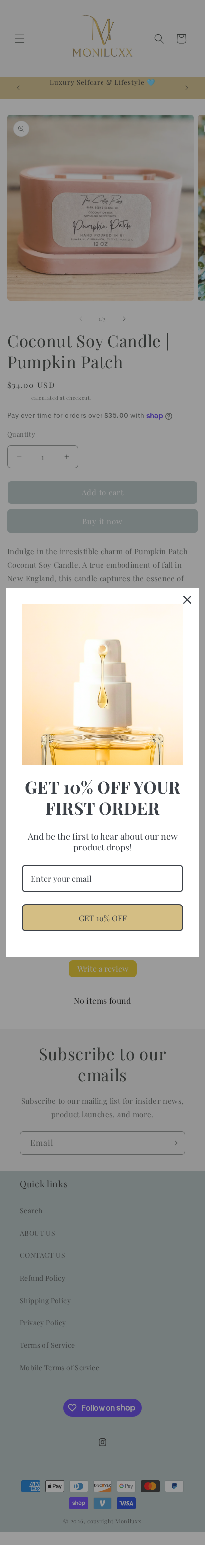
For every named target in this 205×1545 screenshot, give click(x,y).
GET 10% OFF (103, 918)
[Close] (187, 600)
